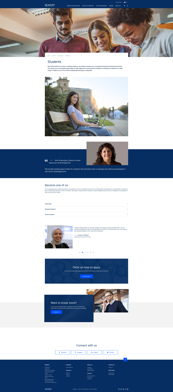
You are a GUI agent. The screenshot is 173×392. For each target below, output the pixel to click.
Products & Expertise (88, 5)
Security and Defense (49, 380)
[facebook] (118, 389)
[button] (86, 204)
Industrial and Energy (49, 376)
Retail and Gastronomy (49, 379)
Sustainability (90, 368)
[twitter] (125, 389)
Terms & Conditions (93, 389)
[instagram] (121, 389)
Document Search (90, 370)
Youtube (111, 352)
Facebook (63, 352)
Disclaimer (75, 389)
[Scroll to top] (125, 359)
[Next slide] (93, 252)
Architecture (47, 367)
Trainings (68, 375)
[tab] (82, 252)
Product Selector (69, 367)
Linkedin (95, 352)
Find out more (86, 276)
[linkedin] (123, 389)
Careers (111, 5)
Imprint (79, 389)
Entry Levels (60, 55)
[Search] (124, 5)
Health (46, 373)
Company (89, 367)
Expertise (68, 373)
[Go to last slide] (80, 252)
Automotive (47, 368)
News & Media (119, 2)
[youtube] (127, 389)
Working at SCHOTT (91, 375)
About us (118, 5)
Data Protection (85, 389)
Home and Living (48, 374)
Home (49, 55)
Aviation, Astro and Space (50, 370)
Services (68, 374)
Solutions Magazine (101, 5)
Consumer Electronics (49, 371)
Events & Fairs (111, 373)
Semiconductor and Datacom (50, 382)
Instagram (79, 352)
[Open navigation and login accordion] (127, 5)
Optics (46, 377)
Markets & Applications (73, 5)
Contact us (56, 312)
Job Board (89, 378)
